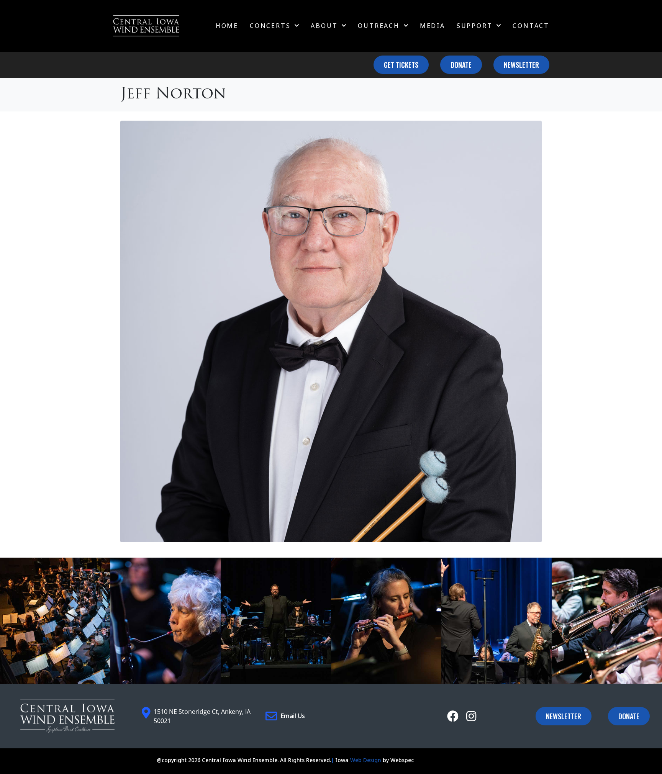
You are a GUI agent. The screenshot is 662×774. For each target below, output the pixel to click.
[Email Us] (271, 716)
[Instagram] (471, 716)
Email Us (292, 716)
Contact (531, 25)
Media (432, 25)
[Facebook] (453, 716)
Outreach (378, 25)
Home (227, 25)
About (324, 25)
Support (475, 25)
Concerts (270, 25)
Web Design (365, 760)
